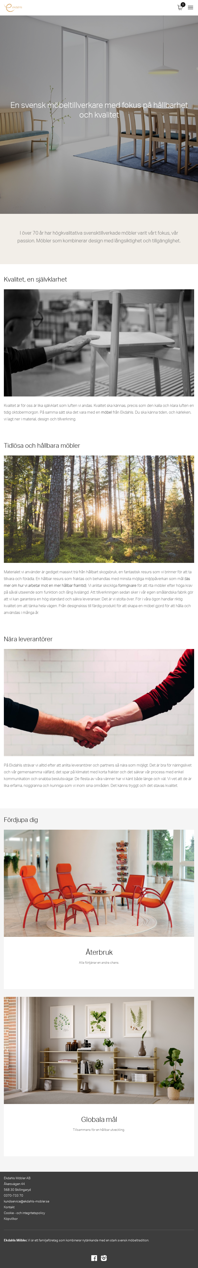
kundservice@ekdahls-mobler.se (26, 1201)
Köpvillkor (11, 1219)
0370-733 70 (13, 1195)
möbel (106, 412)
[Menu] (190, 8)
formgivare (127, 586)
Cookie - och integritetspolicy (24, 1213)
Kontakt (9, 1207)
